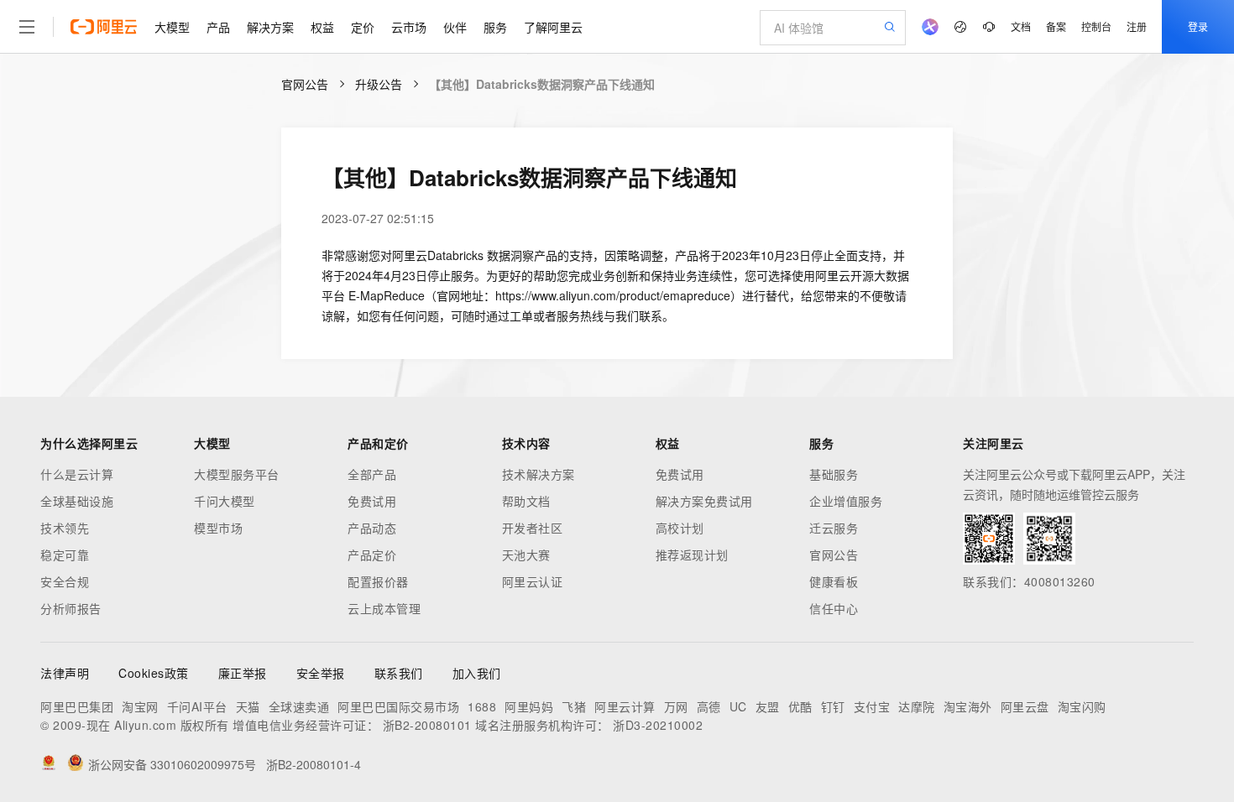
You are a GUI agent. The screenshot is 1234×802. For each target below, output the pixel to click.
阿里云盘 (1025, 706)
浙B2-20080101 (427, 724)
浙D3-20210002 (658, 724)
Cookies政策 (153, 672)
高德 (709, 706)
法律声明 (64, 672)
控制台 (1096, 26)
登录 (1198, 26)
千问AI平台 (197, 706)
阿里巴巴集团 (76, 706)
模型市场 (218, 527)
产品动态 (372, 527)
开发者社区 (532, 527)
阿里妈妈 (529, 706)
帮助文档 (526, 500)
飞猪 (574, 706)
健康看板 (833, 581)
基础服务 (833, 474)
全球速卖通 (299, 706)
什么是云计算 (76, 474)
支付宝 (872, 706)
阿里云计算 (625, 706)
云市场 (408, 26)
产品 (218, 26)
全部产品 (372, 474)
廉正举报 (242, 672)
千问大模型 (224, 500)
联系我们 (398, 672)
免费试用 (372, 500)
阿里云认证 (532, 581)
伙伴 (455, 26)
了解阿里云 (553, 26)
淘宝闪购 (1082, 706)
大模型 (172, 26)
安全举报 (320, 672)
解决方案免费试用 (704, 500)
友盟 (768, 706)
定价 (362, 26)
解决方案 (270, 26)
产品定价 (372, 554)
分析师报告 (71, 608)
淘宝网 (140, 706)
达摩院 (916, 706)
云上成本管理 (384, 608)
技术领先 (64, 527)
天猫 (248, 706)
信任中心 (833, 608)
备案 (1056, 26)
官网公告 (304, 84)
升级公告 (378, 84)
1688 (482, 706)
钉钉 (833, 706)
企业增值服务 (845, 500)
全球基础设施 (76, 500)
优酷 (800, 706)
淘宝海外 (968, 706)
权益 (322, 26)
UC (738, 706)
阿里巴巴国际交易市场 (398, 706)
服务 (495, 26)
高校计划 (680, 527)
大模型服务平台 (237, 474)
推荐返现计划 (692, 554)
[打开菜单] (27, 27)
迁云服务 (833, 527)
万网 (676, 706)
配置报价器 (378, 581)
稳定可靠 (64, 554)
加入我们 (476, 672)
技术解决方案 (538, 474)
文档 (1021, 26)
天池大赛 (526, 554)
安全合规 (64, 581)
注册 (1137, 26)
